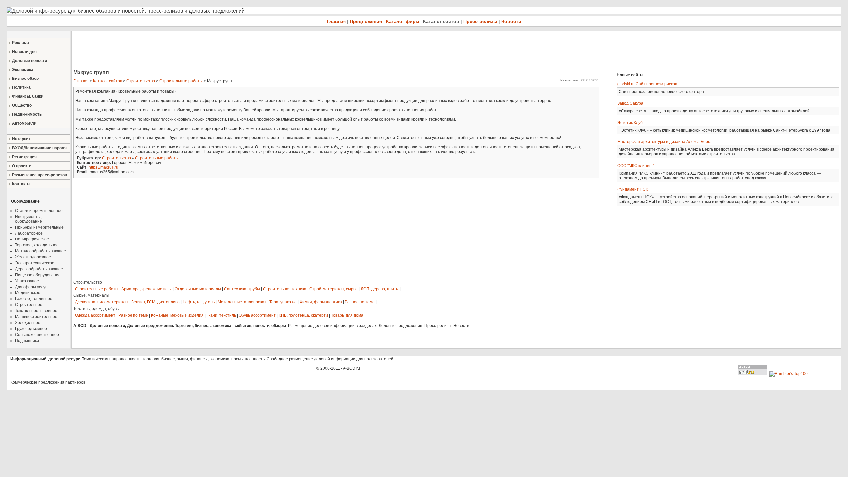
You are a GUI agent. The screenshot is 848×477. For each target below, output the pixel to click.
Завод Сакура (630, 103)
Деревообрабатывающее (39, 269)
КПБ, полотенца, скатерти (303, 315)
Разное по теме (360, 302)
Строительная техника (284, 289)
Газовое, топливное (33, 298)
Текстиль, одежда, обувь (96, 308)
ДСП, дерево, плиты (380, 289)
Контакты (21, 184)
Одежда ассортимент (95, 315)
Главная (336, 21)
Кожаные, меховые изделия (177, 315)
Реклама (20, 42)
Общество (22, 105)
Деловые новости (29, 60)
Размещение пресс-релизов (39, 175)
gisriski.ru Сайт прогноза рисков (647, 84)
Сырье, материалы (91, 295)
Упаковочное (27, 281)
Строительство (140, 81)
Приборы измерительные (39, 227)
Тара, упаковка (283, 302)
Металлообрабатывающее (40, 251)
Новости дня (24, 51)
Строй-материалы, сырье (333, 289)
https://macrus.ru (103, 167)
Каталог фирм (402, 21)
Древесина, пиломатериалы (101, 302)
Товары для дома (347, 315)
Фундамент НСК (632, 189)
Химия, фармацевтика (321, 302)
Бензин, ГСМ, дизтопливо (155, 302)
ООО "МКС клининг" (635, 165)
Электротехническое (34, 263)
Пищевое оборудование (38, 275)
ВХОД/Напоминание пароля (39, 148)
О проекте (21, 166)
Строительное (28, 304)
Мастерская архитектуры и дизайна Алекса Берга (664, 141)
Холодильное (27, 322)
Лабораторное (29, 233)
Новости (511, 21)
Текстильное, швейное (36, 310)
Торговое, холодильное (37, 245)
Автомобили (24, 123)
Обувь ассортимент (257, 315)
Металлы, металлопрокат (242, 302)
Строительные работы (181, 81)
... (403, 289)
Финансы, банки (27, 96)
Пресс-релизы (480, 21)
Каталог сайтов (441, 21)
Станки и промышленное (39, 210)
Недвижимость (27, 114)
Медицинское (27, 293)
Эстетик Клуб (630, 122)
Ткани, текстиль (221, 315)
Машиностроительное (36, 316)
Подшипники (27, 340)
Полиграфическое (32, 239)
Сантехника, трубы (242, 289)
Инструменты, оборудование (28, 219)
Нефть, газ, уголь (199, 302)
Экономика (22, 69)
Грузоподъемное (31, 328)
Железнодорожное (33, 257)
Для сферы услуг (31, 287)
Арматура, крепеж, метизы (146, 289)
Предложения (366, 21)
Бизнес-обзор (25, 78)
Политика (21, 87)
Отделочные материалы (198, 289)
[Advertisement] (192, 51)
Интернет (21, 139)
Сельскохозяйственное (37, 334)
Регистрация (24, 157)
